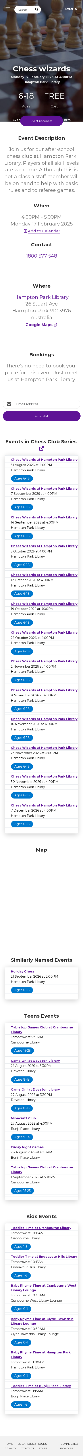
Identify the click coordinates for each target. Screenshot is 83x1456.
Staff (43, 1448)
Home (8, 1443)
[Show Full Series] (41, 448)
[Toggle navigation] (7, 9)
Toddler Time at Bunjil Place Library (41, 1386)
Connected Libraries (68, 1446)
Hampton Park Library (41, 297)
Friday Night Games (27, 1147)
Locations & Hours (32, 1443)
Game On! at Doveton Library (35, 1061)
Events (71, 9)
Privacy (10, 1448)
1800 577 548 (41, 256)
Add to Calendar (44, 231)
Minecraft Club (23, 1118)
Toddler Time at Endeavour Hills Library (44, 1257)
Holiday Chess (23, 971)
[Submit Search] (37, 9)
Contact (27, 1448)
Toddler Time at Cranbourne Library (41, 1228)
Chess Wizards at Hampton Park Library (44, 460)
